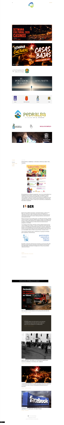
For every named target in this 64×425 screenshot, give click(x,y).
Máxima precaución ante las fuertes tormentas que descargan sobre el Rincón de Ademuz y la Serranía (34, 323)
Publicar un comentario (28, 312)
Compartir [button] (23, 252)
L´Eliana (13, 164)
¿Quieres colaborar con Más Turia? (32, 408)
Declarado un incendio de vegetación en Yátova (35, 311)
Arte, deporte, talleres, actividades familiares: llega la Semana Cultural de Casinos (35, 361)
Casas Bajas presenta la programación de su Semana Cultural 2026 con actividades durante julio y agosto (36, 385)
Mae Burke (34, 417)
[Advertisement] (31, 15)
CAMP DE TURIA (14, 163)
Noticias (13, 165)
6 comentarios (26, 410)
